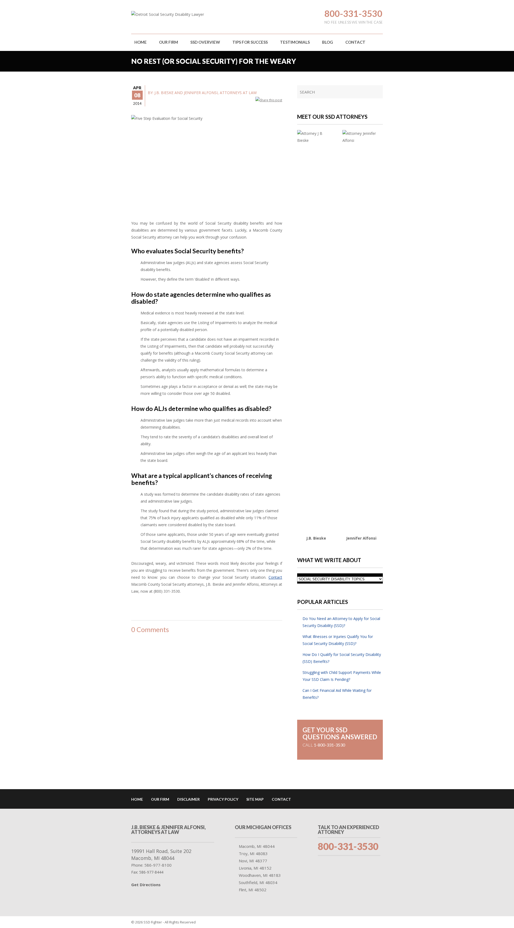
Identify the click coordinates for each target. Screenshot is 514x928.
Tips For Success (250, 42)
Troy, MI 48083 (253, 853)
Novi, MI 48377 (253, 860)
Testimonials (295, 42)
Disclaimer (188, 799)
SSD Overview (205, 42)
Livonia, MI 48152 (255, 868)
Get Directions (146, 884)
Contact (355, 42)
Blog (327, 42)
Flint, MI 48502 (252, 889)
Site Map (255, 799)
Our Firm (168, 42)
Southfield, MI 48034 (258, 882)
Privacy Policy (223, 799)
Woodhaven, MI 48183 (260, 875)
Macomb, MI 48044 (257, 846)
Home (140, 42)
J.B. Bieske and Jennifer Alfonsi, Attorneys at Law (205, 92)
